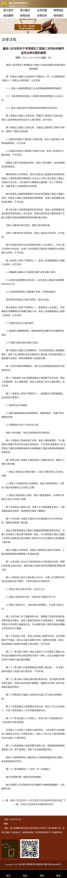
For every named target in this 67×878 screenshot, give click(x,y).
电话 (25, 876)
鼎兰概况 (25, 10)
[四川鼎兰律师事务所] (20, 5)
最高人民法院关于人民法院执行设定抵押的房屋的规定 (36, 800)
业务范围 (42, 10)
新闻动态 (25, 15)
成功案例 (8, 15)
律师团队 (59, 10)
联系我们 (59, 15)
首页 (8, 876)
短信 (42, 876)
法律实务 (42, 15)
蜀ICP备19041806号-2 (53, 864)
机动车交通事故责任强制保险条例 (36, 804)
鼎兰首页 (8, 10)
